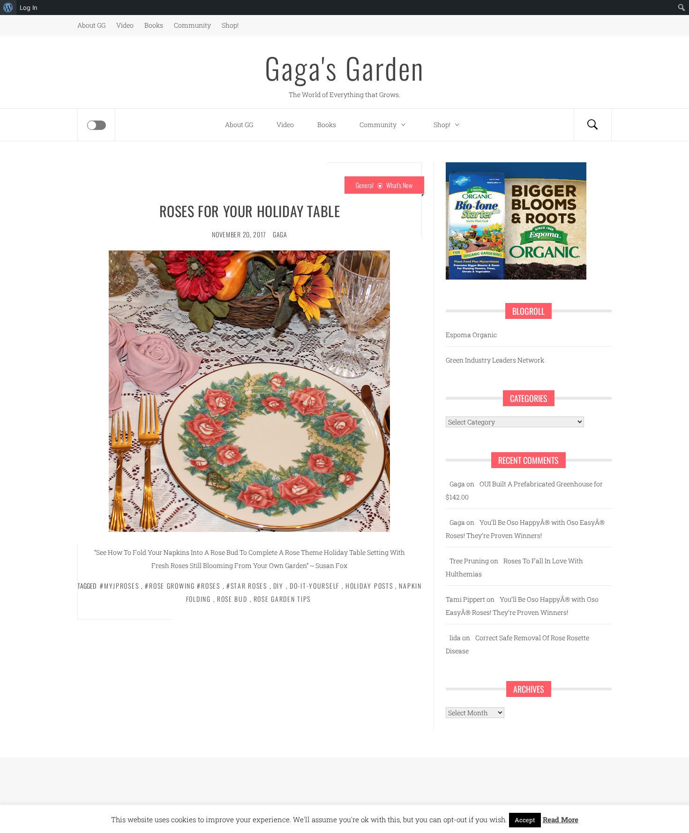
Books (153, 25)
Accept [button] (525, 820)
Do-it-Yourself (314, 586)
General (365, 185)
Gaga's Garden (344, 67)
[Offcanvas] (96, 125)
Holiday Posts (369, 586)
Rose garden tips (282, 599)
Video (125, 25)
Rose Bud (232, 599)
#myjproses (119, 586)
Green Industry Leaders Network (495, 360)
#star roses (246, 586)
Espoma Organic (471, 334)
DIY (278, 586)
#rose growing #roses (182, 586)
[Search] (592, 125)
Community (192, 25)
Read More (560, 819)
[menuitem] (8, 7)
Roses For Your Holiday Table (249, 210)
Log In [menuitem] (28, 7)
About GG (91, 25)
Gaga (280, 234)
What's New (399, 185)
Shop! (230, 25)
